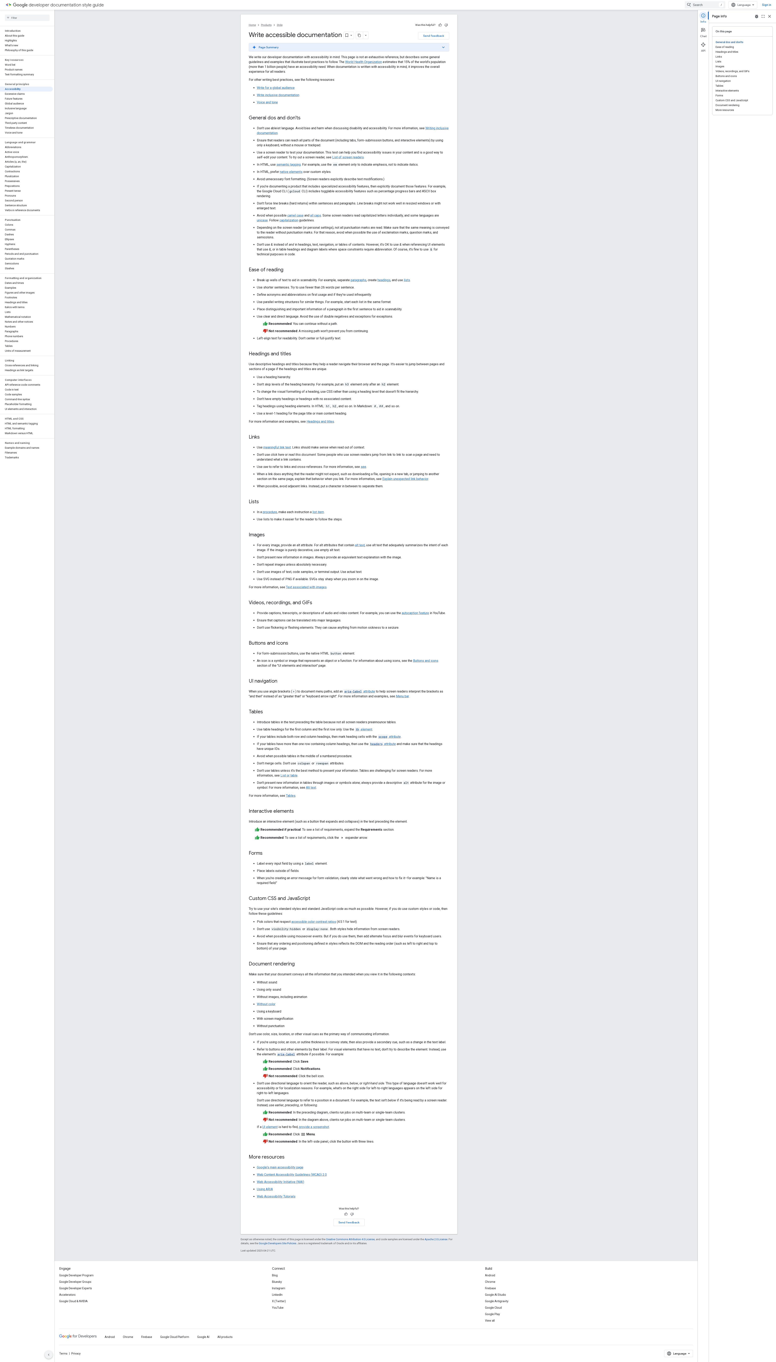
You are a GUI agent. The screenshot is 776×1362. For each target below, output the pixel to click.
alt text (360, 545)
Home (252, 24)
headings (383, 280)
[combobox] (705, 4)
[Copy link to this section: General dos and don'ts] (304, 118)
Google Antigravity (496, 1301)
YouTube (278, 1307)
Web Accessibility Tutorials (276, 1196)
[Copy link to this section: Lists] (263, 502)
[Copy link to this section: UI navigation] (281, 681)
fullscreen (763, 16)
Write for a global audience (276, 88)
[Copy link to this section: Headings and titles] (295, 354)
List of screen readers (348, 157)
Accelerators (67, 1294)
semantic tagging (288, 164)
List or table (288, 775)
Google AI (203, 1337)
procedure (270, 512)
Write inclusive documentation (278, 95)
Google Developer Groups (75, 1281)
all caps (315, 215)
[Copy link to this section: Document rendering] (299, 964)
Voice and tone (267, 102)
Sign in (766, 4)
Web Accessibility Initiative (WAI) (280, 1182)
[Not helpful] (446, 25)
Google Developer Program (76, 1275)
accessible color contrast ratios (313, 922)
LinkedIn (277, 1294)
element (364, 729)
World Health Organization (363, 62)
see (363, 467)
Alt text (311, 787)
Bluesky (277, 1281)
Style (280, 24)
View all (490, 1320)
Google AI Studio (495, 1294)
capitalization (288, 220)
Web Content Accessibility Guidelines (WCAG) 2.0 (292, 1175)
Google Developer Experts (75, 1288)
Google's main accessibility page (280, 1167)
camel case (295, 215)
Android (490, 1275)
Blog (275, 1275)
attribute (359, 691)
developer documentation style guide (66, 5)
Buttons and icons (425, 661)
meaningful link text (277, 447)
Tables (290, 796)
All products (225, 1337)
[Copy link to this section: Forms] (267, 853)
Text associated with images (306, 587)
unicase (262, 220)
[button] (349, 47)
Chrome (490, 1281)
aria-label (286, 1054)
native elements (291, 172)
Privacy (76, 1353)
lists (407, 280)
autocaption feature (415, 613)
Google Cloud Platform (174, 1337)
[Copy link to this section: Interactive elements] (298, 811)
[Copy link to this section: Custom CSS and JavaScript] (314, 898)
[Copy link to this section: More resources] (289, 1157)
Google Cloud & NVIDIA (73, 1301)
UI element (270, 1127)
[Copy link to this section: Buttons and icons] (292, 643)
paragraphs (358, 280)
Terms (63, 1353)
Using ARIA (265, 1189)
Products (266, 24)
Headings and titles (320, 421)
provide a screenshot (314, 1127)
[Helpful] (440, 25)
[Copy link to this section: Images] (269, 535)
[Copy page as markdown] (359, 35)
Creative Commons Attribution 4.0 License (350, 1239)
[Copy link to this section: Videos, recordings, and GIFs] (316, 603)
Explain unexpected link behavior (405, 479)
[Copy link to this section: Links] (264, 437)
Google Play (492, 1314)
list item (318, 512)
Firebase (490, 1288)
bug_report (756, 16)
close (769, 16)
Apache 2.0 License (436, 1239)
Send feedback (433, 36)
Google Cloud (493, 1307)
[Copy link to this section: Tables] (267, 712)
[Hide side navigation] (49, 1355)
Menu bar (402, 696)
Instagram (278, 1288)
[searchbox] (27, 18)
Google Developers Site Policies (277, 1243)
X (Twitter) (279, 1301)
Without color (266, 1004)
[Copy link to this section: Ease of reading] (287, 270)
